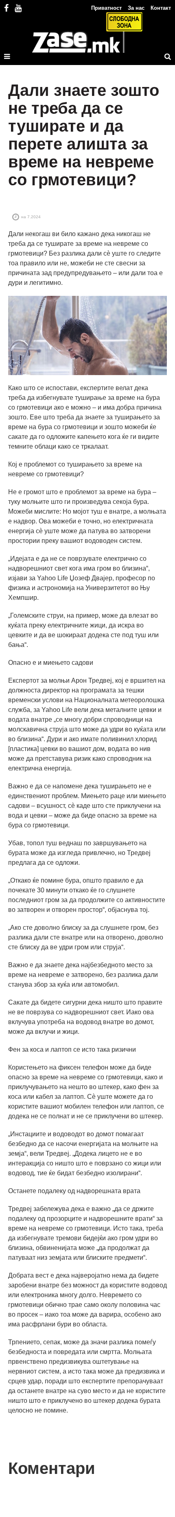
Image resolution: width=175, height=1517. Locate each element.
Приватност (106, 8)
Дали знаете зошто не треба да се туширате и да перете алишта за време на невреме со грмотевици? (83, 135)
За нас (136, 8)
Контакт (161, 8)
